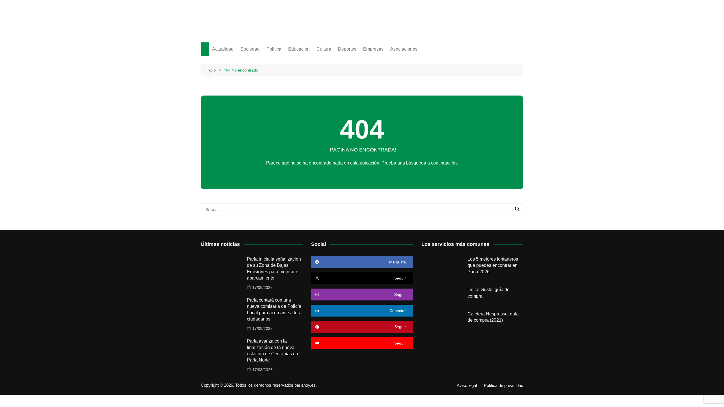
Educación (299, 49)
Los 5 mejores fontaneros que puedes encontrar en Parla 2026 (492, 265)
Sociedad (250, 49)
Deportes (347, 49)
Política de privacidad (503, 385)
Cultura (323, 49)
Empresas (373, 49)
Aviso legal (467, 385)
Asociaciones (403, 49)
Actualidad (223, 49)
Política (273, 49)
